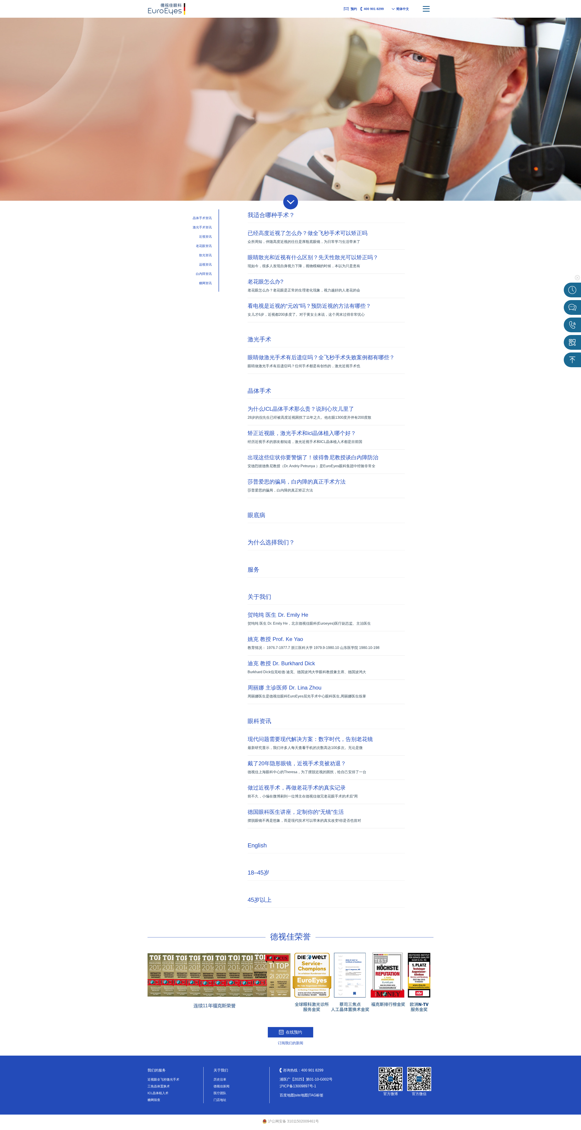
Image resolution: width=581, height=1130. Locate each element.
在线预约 (294, 1032)
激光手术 (259, 339)
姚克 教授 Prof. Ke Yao (275, 639)
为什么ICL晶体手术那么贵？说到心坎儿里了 (301, 409)
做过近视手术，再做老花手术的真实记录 (297, 788)
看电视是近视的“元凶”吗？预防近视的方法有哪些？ (309, 306)
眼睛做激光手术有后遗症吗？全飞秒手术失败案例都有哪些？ (321, 357)
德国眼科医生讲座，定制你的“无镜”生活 (296, 812)
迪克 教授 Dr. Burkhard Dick (281, 663)
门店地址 (220, 1100)
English (257, 845)
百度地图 (287, 1095)
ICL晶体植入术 (158, 1093)
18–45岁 (258, 872)
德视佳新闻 (221, 1086)
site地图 (301, 1095)
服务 (253, 569)
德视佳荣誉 (290, 936)
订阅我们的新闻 (290, 1043)
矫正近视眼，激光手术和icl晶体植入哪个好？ (302, 433)
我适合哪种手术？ (271, 215)
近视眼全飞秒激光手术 (163, 1079)
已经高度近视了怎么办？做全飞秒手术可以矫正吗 (307, 233)
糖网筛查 (154, 1100)
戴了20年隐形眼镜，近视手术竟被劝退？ (297, 763)
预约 (354, 9)
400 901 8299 (374, 9)
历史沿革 (220, 1079)
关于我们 (259, 596)
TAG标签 (316, 1095)
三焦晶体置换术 (159, 1086)
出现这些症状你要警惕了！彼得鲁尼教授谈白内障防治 (313, 457)
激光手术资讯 (202, 227)
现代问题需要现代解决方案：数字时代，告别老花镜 (310, 739)
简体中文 (402, 9)
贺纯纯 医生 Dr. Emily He (278, 615)
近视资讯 (205, 236)
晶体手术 (259, 390)
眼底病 (256, 515)
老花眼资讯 (204, 246)
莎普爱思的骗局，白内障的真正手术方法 (297, 482)
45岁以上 (260, 899)
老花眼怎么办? (265, 282)
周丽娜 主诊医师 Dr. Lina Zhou (284, 688)
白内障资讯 (204, 274)
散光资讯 (205, 255)
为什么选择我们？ (271, 542)
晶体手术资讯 (202, 218)
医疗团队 (220, 1093)
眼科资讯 (259, 721)
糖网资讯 (205, 283)
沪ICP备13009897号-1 (298, 1086)
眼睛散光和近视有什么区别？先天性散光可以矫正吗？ (313, 257)
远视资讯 (205, 264)
